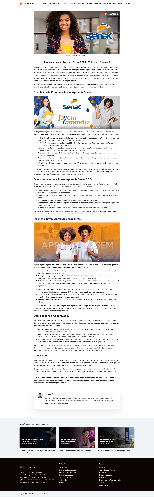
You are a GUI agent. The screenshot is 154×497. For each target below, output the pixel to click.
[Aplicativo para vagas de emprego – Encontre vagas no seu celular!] (38, 437)
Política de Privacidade (67, 470)
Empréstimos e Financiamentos (112, 3)
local (29, 3)
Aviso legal (63, 467)
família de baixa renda (90, 200)
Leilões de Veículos (55, 3)
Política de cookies (66, 475)
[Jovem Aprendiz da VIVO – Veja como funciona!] (77, 437)
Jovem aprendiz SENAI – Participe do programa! (114, 451)
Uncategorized (104, 485)
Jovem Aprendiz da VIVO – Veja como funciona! (75, 451)
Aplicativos (103, 467)
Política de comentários (67, 472)
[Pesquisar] (133, 3)
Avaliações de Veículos (85, 3)
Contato (127, 3)
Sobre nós (63, 480)
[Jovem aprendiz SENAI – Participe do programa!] (116, 437)
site (39, 332)
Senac (110, 169)
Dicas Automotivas (69, 3)
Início (44, 3)
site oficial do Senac (86, 271)
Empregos (102, 477)
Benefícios (98, 3)
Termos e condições (66, 477)
